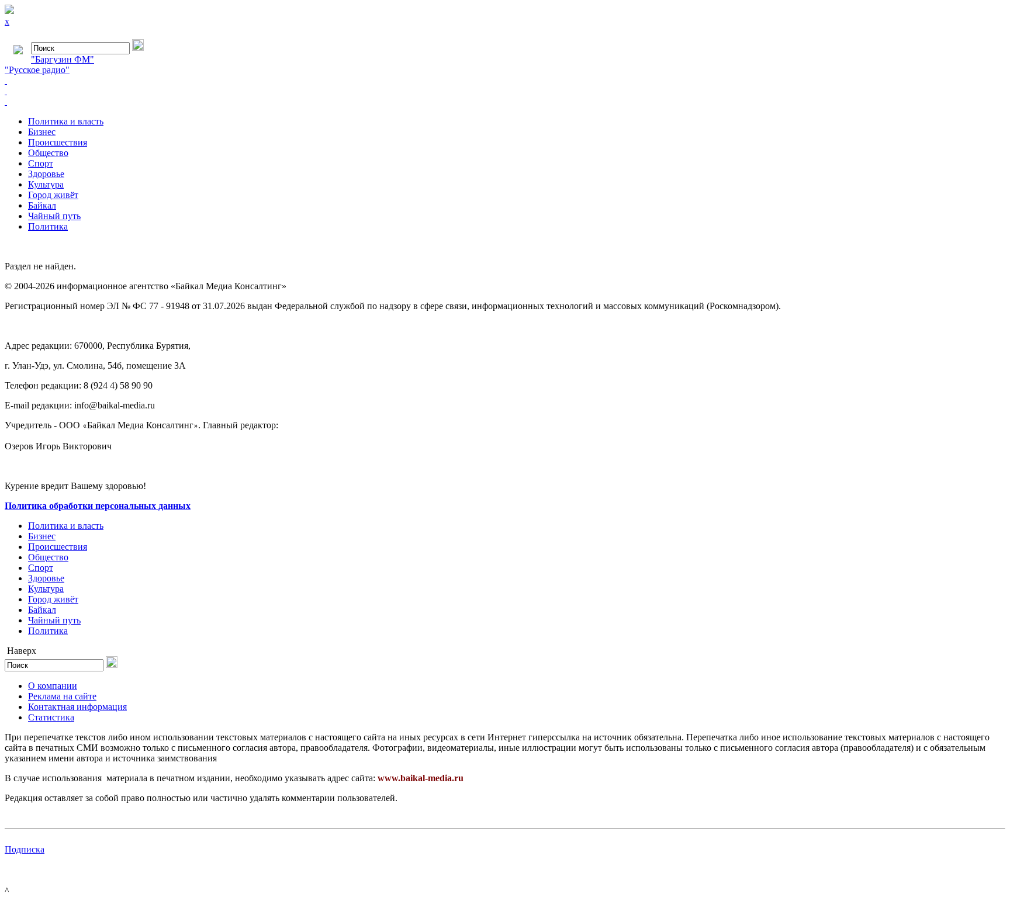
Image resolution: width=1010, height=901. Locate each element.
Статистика (51, 717)
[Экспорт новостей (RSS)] (505, 91)
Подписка (24, 849)
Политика (48, 226)
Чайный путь (54, 216)
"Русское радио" (37, 70)
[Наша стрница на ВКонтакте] (505, 80)
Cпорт (40, 163)
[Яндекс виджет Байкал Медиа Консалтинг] (505, 101)
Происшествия (57, 142)
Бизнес (42, 132)
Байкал (42, 205)
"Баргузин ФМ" (62, 59)
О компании (52, 686)
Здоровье (46, 174)
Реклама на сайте (62, 696)
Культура (46, 184)
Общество (48, 153)
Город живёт (53, 195)
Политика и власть (65, 121)
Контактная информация (77, 707)
